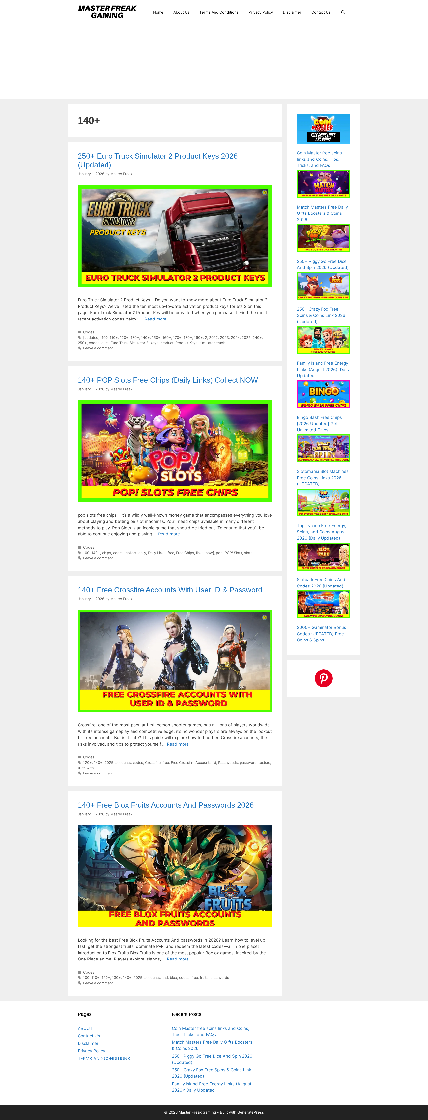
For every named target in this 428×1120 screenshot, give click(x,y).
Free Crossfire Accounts (191, 762)
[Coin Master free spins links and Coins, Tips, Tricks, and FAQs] (323, 130)
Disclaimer (292, 12)
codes (94, 343)
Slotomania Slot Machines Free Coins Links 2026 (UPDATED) (322, 477)
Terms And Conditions (219, 12)
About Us (181, 12)
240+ (257, 337)
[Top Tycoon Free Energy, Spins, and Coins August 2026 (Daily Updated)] (323, 503)
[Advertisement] (214, 62)
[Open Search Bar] (343, 12)
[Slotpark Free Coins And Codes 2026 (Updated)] (323, 557)
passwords (219, 977)
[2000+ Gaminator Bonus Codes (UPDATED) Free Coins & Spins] (323, 605)
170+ (177, 337)
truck (220, 343)
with (90, 768)
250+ (82, 343)
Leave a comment (98, 348)
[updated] (91, 337)
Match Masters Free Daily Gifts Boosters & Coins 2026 (322, 213)
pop (219, 553)
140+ (145, 337)
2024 (235, 337)
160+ (166, 337)
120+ (124, 337)
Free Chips (185, 553)
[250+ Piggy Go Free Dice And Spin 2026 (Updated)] (323, 239)
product (166, 343)
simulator (206, 343)
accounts (123, 762)
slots (248, 553)
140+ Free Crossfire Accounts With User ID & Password (170, 590)
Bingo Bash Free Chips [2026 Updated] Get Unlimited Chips (319, 423)
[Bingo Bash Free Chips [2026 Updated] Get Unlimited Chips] (323, 395)
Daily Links (157, 553)
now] (210, 553)
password (248, 762)
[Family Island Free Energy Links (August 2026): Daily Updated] (323, 341)
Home (158, 12)
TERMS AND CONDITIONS (104, 1058)
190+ (198, 337)
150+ (156, 337)
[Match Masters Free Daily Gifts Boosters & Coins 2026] (323, 185)
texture (264, 762)
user (81, 768)
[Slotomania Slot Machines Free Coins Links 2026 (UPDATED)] (323, 449)
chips (106, 553)
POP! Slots (233, 553)
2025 (246, 337)
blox (173, 977)
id (214, 762)
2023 (224, 337)
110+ (114, 337)
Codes (88, 332)
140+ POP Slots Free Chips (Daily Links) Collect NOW (168, 380)
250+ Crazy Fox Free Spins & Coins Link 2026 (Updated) (321, 315)
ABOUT (85, 1028)
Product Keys (186, 343)
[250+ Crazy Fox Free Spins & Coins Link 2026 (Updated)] (323, 287)
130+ (135, 337)
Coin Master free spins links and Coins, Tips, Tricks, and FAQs (319, 159)
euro (105, 343)
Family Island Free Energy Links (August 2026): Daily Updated (323, 369)
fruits (204, 977)
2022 (213, 337)
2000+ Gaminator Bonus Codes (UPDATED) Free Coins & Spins (321, 633)
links (200, 553)
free (171, 553)
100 (105, 337)
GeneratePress (250, 1112)
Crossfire (152, 762)
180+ (188, 337)
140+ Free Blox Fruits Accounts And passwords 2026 (166, 805)
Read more (155, 319)
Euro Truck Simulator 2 (129, 343)
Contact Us (321, 12)
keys (154, 343)
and (165, 977)
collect (131, 553)
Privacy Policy (260, 12)
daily (142, 553)
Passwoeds (228, 762)
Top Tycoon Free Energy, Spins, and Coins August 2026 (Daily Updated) (321, 532)
